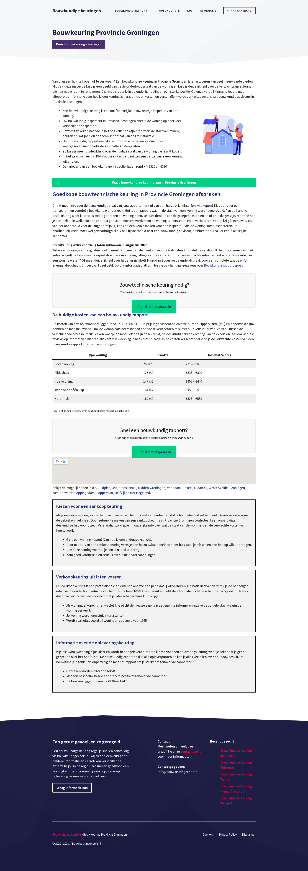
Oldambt (200, 488)
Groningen (237, 488)
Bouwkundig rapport (131, 10)
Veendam (174, 488)
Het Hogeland (140, 493)
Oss (114, 488)
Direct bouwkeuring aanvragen (78, 44)
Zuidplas (104, 488)
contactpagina (191, 751)
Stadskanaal (127, 488)
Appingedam (85, 493)
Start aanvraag (239, 10)
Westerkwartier (63, 493)
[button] (154, 182)
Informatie (207, 10)
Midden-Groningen (151, 488)
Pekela (187, 488)
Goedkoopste (169, 10)
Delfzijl (120, 493)
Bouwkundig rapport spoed (223, 265)
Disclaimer (249, 834)
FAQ (189, 10)
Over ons (208, 834)
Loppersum (104, 493)
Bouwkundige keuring (66, 834)
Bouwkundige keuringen (76, 11)
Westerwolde (218, 488)
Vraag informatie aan (72, 788)
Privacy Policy (228, 834)
